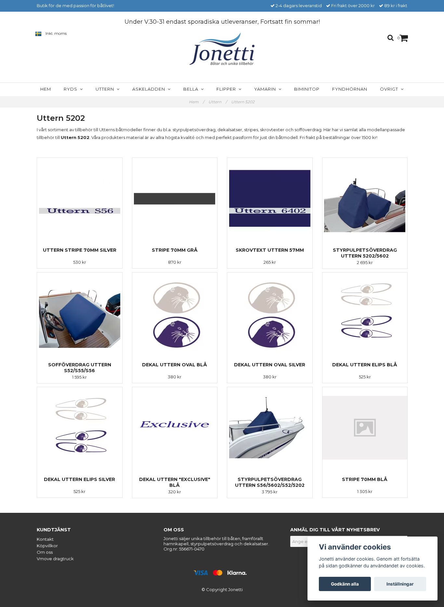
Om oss (45, 552)
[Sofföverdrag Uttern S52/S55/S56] (79, 313)
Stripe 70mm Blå (364, 479)
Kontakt (45, 539)
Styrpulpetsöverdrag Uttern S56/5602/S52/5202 (270, 482)
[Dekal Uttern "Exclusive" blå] (174, 427)
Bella (192, 89)
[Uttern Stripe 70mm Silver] (79, 198)
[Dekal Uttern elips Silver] (79, 427)
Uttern (106, 89)
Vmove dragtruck (55, 558)
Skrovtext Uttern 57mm (270, 250)
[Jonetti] (222, 48)
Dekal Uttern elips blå (364, 365)
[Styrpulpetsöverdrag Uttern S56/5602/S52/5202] (269, 427)
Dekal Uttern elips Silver (79, 479)
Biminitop (307, 89)
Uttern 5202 (243, 101)
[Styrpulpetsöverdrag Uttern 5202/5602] (365, 198)
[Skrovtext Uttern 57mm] (269, 198)
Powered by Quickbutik (222, 595)
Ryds (72, 89)
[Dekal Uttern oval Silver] (269, 313)
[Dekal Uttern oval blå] (174, 313)
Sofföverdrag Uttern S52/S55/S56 (79, 367)
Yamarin (266, 89)
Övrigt (390, 89)
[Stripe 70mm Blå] (365, 427)
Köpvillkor (47, 545)
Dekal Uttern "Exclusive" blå (174, 482)
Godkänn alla (345, 584)
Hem (45, 89)
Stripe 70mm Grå (175, 250)
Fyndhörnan (349, 89)
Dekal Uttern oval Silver (269, 365)
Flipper (227, 89)
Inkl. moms (56, 33)
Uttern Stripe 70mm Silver (79, 250)
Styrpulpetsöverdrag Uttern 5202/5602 (365, 253)
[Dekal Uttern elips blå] (365, 313)
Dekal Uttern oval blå (174, 365)
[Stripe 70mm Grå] (174, 198)
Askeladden (150, 89)
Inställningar (400, 584)
